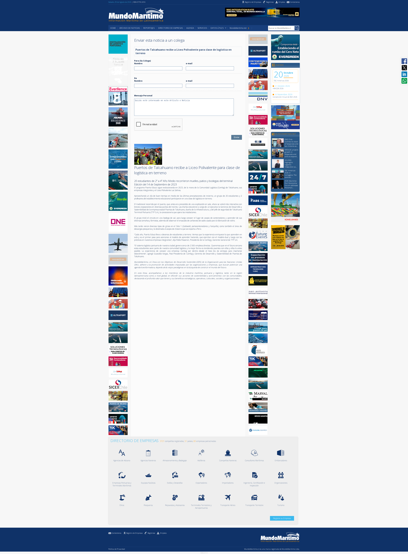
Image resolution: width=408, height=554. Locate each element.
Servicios (202, 28)
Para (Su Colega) (142, 60)
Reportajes (149, 28)
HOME (113, 28)
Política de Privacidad (116, 549)
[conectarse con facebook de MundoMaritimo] (404, 61)
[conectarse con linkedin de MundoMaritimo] (404, 74)
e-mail (189, 63)
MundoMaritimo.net (238, 28)
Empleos (163, 533)
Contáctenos (116, 533)
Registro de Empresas (134, 533)
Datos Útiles (217, 28)
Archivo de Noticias (129, 28)
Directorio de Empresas (170, 28)
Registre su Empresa (282, 518)
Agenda (190, 28)
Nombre (138, 63)
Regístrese (151, 533)
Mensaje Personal (143, 95)
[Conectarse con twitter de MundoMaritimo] (404, 68)
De (135, 78)
